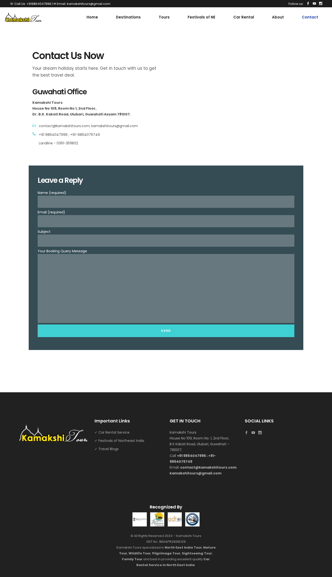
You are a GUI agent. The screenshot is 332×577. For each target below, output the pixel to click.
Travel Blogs (108, 448)
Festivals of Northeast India (121, 440)
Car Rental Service (114, 432)
